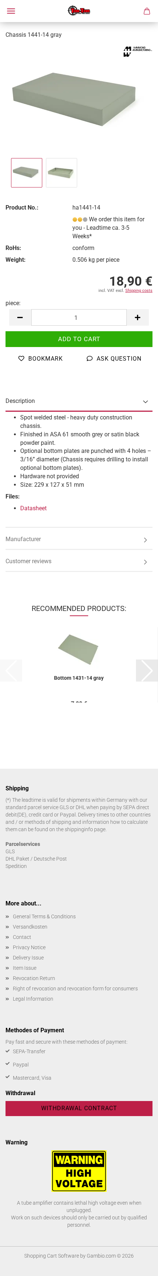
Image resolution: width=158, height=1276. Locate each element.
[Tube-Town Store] (79, 11)
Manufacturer (23, 539)
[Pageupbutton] (138, 1265)
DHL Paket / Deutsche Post (36, 859)
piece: (13, 303)
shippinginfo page (85, 829)
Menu (11, 11)
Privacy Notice (29, 947)
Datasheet (33, 508)
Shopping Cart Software (51, 1256)
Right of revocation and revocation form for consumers (75, 988)
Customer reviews (28, 561)
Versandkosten (30, 927)
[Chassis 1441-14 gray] (79, 100)
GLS (10, 851)
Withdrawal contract (79, 1108)
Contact (22, 937)
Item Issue (24, 968)
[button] (20, 317)
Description (20, 400)
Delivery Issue (28, 958)
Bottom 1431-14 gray (79, 678)
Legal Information (33, 999)
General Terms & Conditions (44, 916)
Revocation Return (34, 978)
